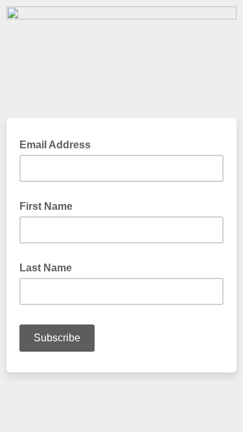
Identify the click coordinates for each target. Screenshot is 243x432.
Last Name (45, 267)
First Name (46, 206)
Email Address (58, 144)
